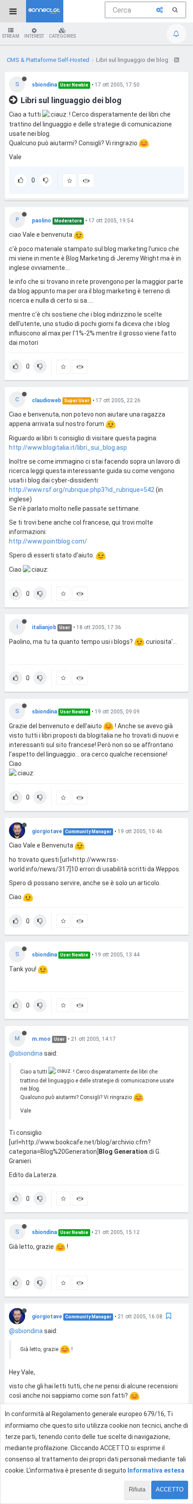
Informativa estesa (155, 1470)
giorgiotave (47, 831)
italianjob (44, 627)
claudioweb (46, 400)
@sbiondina (26, 1053)
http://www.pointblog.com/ (48, 541)
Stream (10, 36)
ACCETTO (170, 1489)
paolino (41, 220)
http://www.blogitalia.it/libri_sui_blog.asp (68, 447)
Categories (62, 36)
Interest (34, 36)
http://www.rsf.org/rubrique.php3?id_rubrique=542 (81, 489)
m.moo (41, 1039)
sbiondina (44, 85)
